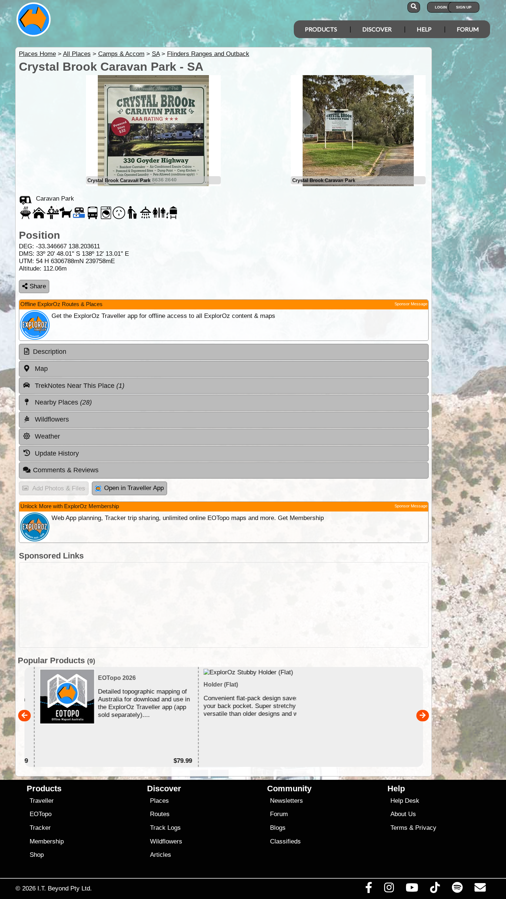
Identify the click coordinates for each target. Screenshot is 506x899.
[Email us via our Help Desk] (480, 889)
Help (424, 29)
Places (159, 800)
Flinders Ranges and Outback (208, 53)
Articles (160, 854)
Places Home (37, 53)
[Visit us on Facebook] (368, 889)
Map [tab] (40, 368)
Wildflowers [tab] (51, 419)
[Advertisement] (259, 605)
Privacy (425, 827)
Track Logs (165, 827)
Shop (37, 854)
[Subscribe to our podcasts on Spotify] (457, 889)
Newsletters (286, 800)
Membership (47, 841)
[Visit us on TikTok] (435, 889)
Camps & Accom (121, 53)
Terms (398, 827)
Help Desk (404, 800)
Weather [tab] (46, 436)
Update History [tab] (56, 453)
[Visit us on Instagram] (388, 889)
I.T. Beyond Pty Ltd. (64, 888)
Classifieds (285, 841)
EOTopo (40, 814)
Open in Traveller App (134, 488)
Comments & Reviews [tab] (66, 470)
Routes (160, 814)
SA (156, 53)
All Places (77, 53)
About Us (403, 814)
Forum (468, 29)
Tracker (40, 827)
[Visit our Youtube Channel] (412, 889)
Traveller (42, 800)
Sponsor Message (411, 304)
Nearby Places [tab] (62, 402)
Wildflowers (166, 841)
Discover (377, 29)
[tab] (224, 352)
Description (49, 351)
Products (321, 29)
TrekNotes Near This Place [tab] (78, 385)
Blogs (278, 827)
